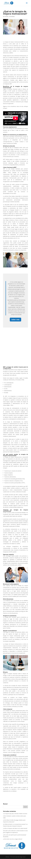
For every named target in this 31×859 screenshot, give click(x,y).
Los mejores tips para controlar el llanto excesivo (15, 813)
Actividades (12, 16)
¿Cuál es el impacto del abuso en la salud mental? (15, 828)
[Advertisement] (15, 344)
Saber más (15, 320)
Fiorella (6, 16)
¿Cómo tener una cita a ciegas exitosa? (12, 839)
